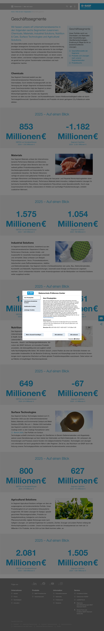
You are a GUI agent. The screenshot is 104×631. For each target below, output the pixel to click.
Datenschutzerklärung (48, 317)
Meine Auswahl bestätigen (33, 334)
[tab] (31, 297)
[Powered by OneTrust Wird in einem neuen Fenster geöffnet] (74, 339)
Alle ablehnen (59, 334)
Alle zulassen (74, 334)
